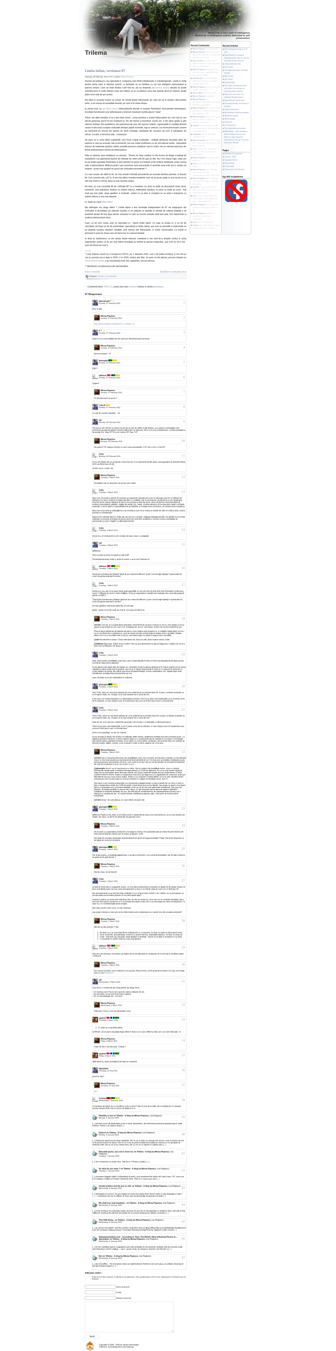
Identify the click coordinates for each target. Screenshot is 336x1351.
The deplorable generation (235, 128)
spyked (102, 1018)
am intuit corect (109, 108)
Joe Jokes (228, 79)
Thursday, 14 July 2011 (108, 1071)
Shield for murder (231, 116)
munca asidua (162, 87)
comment (133, 286)
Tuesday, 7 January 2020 (109, 1156)
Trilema (96, 52)
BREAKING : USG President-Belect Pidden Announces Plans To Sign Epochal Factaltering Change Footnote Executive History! (236, 137)
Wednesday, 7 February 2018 (111, 1100)
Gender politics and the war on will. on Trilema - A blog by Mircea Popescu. (133, 1186)
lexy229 (195, 187)
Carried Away (229, 82)
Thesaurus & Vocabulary (234, 169)
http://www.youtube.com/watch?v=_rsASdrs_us (114, 324)
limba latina (107, 202)
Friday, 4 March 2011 (109, 1041)
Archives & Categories (233, 154)
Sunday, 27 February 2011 (109, 303)
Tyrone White (197, 93)
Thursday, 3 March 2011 (108, 1020)
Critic (101, 454)
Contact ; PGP (230, 157)
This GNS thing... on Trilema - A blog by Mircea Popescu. (125, 1220)
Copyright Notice (231, 160)
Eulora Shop (229, 163)
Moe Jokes (228, 76)
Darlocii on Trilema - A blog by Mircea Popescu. (120, 1133)
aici (95, 1091)
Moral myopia (229, 119)
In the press (229, 166)
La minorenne (230, 125)
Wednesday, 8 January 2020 (110, 1188)
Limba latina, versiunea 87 (105, 70)
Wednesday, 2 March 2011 (109, 982)
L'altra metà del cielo (232, 64)
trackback (158, 286)
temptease (196, 134)
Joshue (195, 225)
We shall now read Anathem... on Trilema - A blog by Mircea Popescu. (130, 1203)
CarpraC (195, 125)
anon (194, 196)
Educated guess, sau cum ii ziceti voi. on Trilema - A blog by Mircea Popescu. (134, 1152)
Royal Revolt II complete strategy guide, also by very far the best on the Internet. (236, 58)
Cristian (102, 1098)
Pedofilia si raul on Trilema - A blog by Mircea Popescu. (124, 1116)
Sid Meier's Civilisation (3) (172, 272)
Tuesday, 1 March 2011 (110, 477)
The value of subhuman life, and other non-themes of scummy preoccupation (235, 88)
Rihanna (108, 973)
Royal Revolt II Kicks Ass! (234, 100)
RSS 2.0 (108, 286)
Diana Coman (198, 61)
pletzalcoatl (197, 78)
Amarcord (228, 122)
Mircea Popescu (127, 77)
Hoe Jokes (228, 67)
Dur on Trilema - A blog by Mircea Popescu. (118, 1256)
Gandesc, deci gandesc (107, 276)
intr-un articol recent (94, 261)
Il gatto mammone (231, 109)
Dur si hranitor (93, 272)
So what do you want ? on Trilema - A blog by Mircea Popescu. (127, 1169)
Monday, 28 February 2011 (110, 422)
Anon (194, 149)
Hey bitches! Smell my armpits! (236, 112)
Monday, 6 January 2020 (109, 1118)
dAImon (102, 375)
